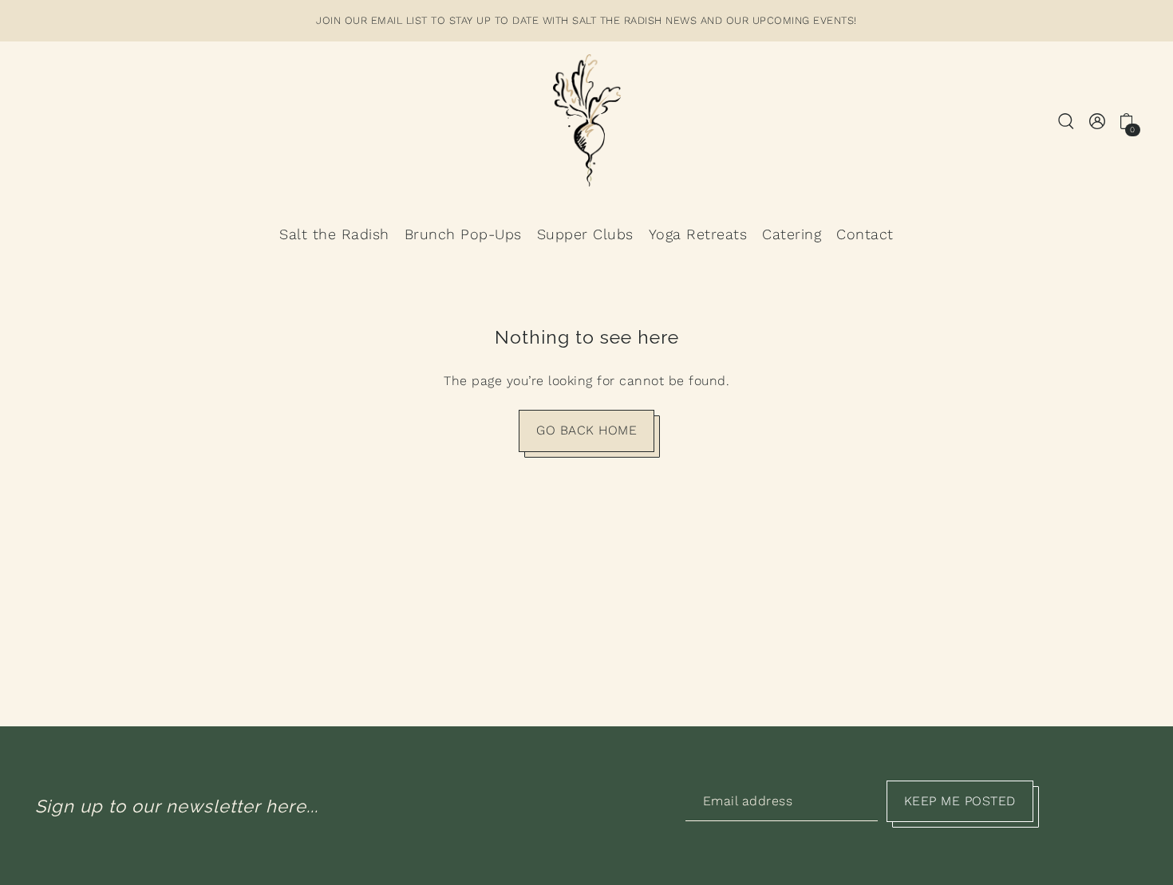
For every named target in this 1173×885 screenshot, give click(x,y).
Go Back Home (586, 430)
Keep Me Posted (960, 800)
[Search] (1066, 120)
